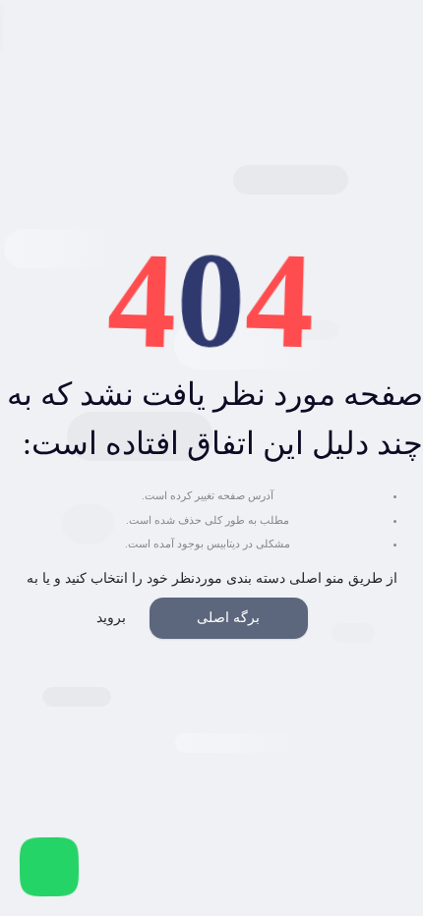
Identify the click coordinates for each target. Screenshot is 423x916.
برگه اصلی (228, 617)
